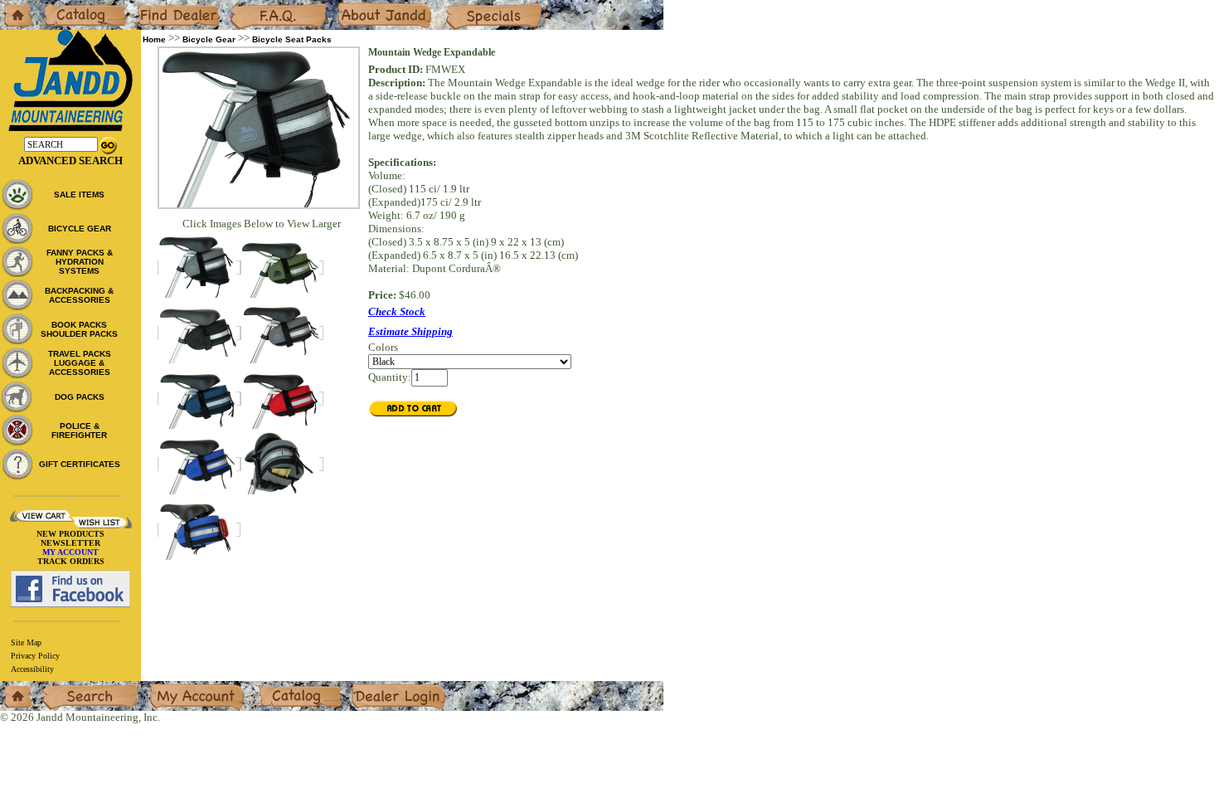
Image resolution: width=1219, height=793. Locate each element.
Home (13, 6)
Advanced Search (70, 160)
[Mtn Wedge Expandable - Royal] (199, 464)
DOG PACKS (79, 396)
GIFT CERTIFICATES (79, 464)
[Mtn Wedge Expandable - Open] (199, 267)
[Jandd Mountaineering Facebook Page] (70, 589)
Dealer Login (381, 687)
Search (57, 687)
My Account (177, 687)
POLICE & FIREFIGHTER (79, 430)
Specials (464, 6)
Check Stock (396, 311)
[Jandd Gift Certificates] (17, 464)
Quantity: (389, 377)
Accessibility (32, 669)
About (351, 6)
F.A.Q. (243, 6)
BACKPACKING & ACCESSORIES (79, 295)
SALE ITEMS (79, 194)
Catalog (60, 6)
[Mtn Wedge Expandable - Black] (199, 333)
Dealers (152, 6)
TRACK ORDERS (70, 561)
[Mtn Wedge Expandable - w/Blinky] (199, 530)
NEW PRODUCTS (70, 533)
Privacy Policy (35, 655)
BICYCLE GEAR (79, 228)
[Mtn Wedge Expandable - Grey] (281, 333)
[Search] (108, 144)
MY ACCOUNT (70, 552)
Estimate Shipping (410, 331)
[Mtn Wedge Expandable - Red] (281, 399)
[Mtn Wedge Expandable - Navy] (199, 399)
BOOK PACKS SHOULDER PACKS (79, 329)
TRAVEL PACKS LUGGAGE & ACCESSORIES (79, 363)
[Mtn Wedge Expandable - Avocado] (281, 267)
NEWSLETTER (70, 542)
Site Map (26, 642)
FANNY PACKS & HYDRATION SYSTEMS (79, 261)
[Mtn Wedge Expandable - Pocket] (281, 464)
